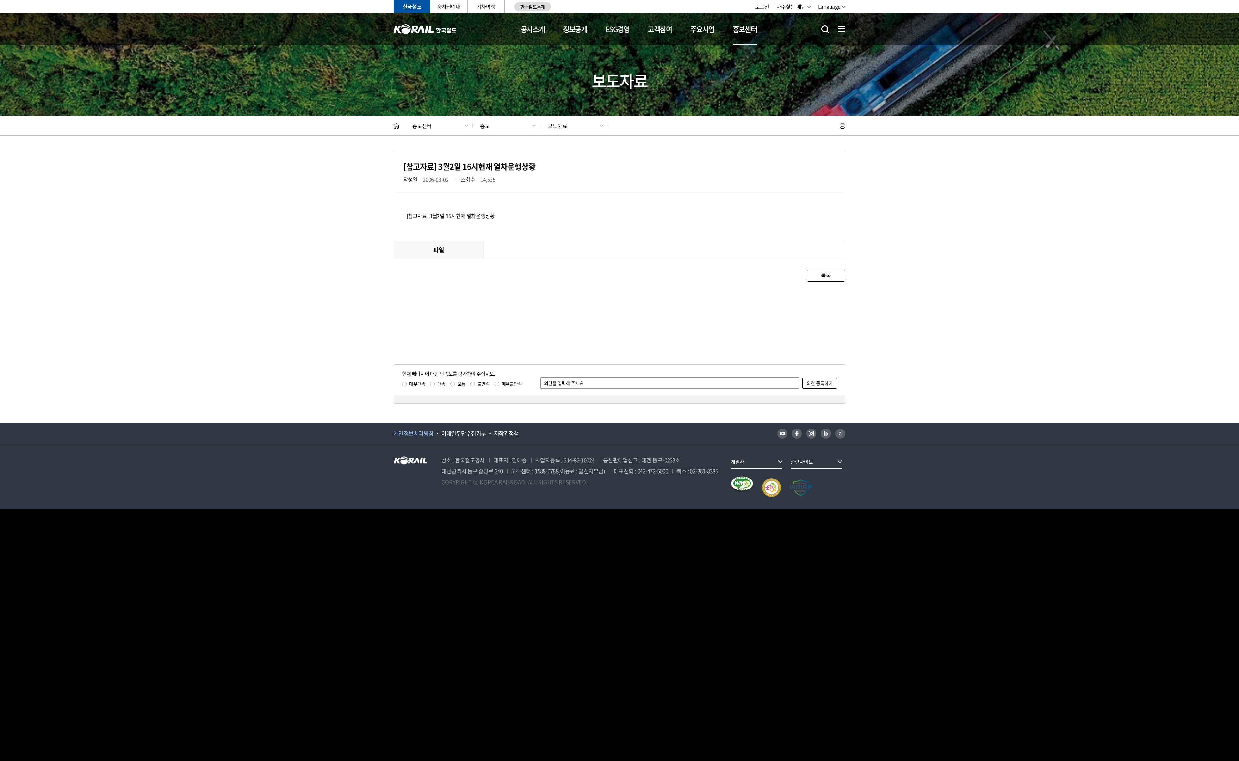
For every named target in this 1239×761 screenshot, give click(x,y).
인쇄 (842, 125)
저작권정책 (506, 433)
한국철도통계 (532, 7)
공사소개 (533, 29)
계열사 (737, 461)
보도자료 (557, 126)
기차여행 (486, 6)
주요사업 (702, 29)
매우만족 (417, 383)
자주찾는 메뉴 (791, 6)
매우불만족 (512, 383)
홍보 (485, 126)
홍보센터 (745, 29)
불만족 (484, 383)
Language (829, 6)
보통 (462, 383)
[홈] (396, 126)
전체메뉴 (841, 29)
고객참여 (660, 29)
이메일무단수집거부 (463, 433)
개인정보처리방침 (414, 433)
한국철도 (412, 6)
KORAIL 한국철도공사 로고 (425, 29)
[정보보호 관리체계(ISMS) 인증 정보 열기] (801, 487)
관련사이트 (802, 461)
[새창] (782, 434)
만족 (441, 383)
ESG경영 (618, 29)
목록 (826, 275)
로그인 (762, 6)
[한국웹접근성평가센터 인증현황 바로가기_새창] (742, 487)
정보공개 (575, 29)
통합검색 (825, 29)
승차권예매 (449, 6)
